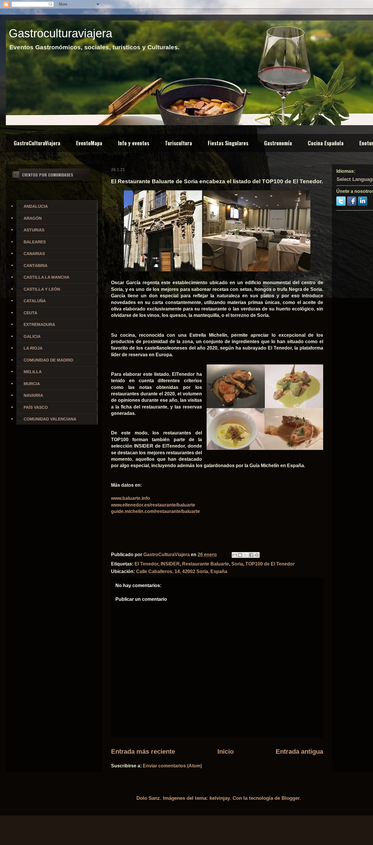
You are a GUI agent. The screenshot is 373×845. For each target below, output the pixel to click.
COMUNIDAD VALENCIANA (50, 419)
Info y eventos (133, 143)
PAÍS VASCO (36, 407)
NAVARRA (33, 395)
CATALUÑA (35, 300)
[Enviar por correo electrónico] (234, 555)
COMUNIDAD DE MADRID (48, 360)
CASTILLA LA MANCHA (46, 277)
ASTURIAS (34, 230)
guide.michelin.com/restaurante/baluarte (155, 511)
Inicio (225, 751)
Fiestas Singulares (228, 143)
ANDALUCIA (36, 206)
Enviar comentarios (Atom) (172, 765)
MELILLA (33, 371)
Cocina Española (326, 143)
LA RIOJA (33, 348)
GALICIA (32, 336)
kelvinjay (220, 798)
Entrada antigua (299, 751)
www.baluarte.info (130, 498)
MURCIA (32, 383)
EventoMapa (89, 143)
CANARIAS (34, 253)
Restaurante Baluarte (205, 563)
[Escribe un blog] (240, 555)
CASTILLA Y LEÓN (42, 289)
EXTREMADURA (39, 324)
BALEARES (35, 242)
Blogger (290, 798)
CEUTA (30, 312)
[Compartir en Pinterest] (257, 555)
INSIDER (170, 563)
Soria (237, 563)
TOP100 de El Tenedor (270, 563)
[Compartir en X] (246, 555)
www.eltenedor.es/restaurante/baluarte (153, 504)
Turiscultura (178, 143)
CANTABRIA (35, 265)
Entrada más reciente (143, 751)
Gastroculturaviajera (60, 33)
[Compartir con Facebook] (251, 555)
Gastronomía (278, 143)
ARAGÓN (33, 218)
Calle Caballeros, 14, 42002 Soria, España (181, 571)
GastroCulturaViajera (37, 143)
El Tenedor (146, 563)
